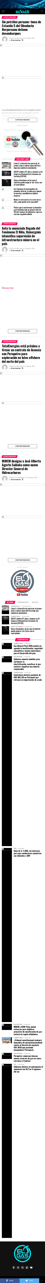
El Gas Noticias (16, 40)
